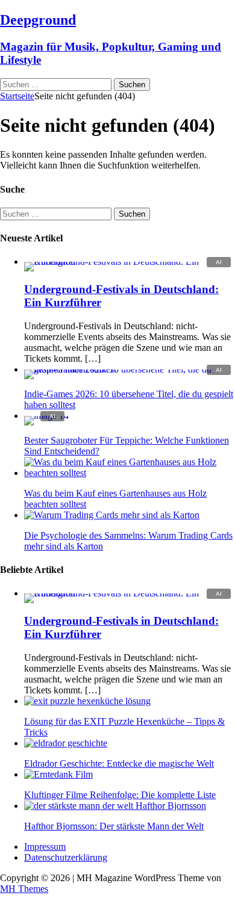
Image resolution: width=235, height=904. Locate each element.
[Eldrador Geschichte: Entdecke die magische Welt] (65, 743)
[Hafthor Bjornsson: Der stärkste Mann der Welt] (115, 805)
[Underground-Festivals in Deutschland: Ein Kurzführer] (129, 261)
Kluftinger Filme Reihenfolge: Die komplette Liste (120, 795)
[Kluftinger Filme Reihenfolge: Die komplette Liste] (58, 774)
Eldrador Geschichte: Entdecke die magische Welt (119, 763)
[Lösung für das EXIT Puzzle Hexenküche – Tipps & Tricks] (87, 701)
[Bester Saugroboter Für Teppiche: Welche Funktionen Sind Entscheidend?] (46, 415)
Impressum (45, 846)
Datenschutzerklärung (65, 857)
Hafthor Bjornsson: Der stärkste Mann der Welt (114, 826)
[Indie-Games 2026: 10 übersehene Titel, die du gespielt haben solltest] (129, 369)
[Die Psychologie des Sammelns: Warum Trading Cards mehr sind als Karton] (111, 515)
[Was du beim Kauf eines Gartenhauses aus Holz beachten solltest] (129, 473)
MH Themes (24, 889)
